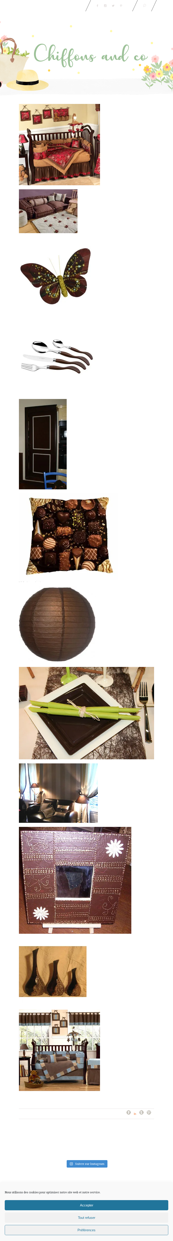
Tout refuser (86, 1218)
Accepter (86, 1205)
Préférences (86, 1230)
